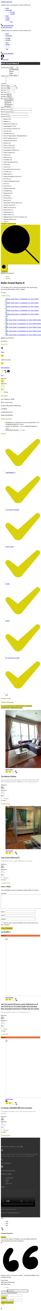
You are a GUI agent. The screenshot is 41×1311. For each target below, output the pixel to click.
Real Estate (8, 10)
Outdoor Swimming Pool (11, 181)
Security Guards (9, 205)
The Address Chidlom (8, 776)
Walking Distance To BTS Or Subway (15, 217)
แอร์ (6, 221)
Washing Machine (10, 219)
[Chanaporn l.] (9, 105)
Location (3, 83)
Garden (7, 155)
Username (4, 1291)
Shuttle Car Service (10, 207)
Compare (3, 1237)
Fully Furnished (9, 152)
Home (7, 8)
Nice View (7, 179)
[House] (14, 72)
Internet (7, 164)
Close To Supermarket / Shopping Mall (15, 135)
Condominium (9, 1177)
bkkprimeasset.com (13, 1212)
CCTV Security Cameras (12, 128)
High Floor (8, 157)
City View (7, 131)
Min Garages (4, 98)
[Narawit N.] (9, 103)
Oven (6, 183)
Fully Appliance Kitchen (11, 150)
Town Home (8, 1183)
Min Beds (3, 94)
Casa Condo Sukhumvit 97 (10, 857)
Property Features (14, 706)
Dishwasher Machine (10, 140)
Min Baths (4, 96)
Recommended (5, 706)
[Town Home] (14, 75)
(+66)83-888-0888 (8, 25)
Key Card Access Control (12, 169)
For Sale (12, 12)
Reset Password (7, 1302)
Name (3, 911)
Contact (7, 17)
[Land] (14, 74)
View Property (9, 769)
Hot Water (8, 159)
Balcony (7, 119)
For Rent (12, 14)
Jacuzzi (7, 167)
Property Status (5, 67)
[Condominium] (14, 70)
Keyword (3, 114)
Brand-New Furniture (10, 124)
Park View (7, 186)
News (7, 16)
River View (7, 200)
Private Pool (8, 198)
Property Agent (18, 707)
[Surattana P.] (9, 101)
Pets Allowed (8, 190)
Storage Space (8, 212)
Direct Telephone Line (10, 138)
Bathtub (7, 121)
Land (6, 1181)
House (7, 1179)
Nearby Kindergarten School (12, 176)
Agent (2, 107)
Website (3, 919)
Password (3, 1293)
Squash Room (8, 209)
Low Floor (7, 171)
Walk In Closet (9, 214)
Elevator (7, 143)
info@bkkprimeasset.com (8, 1170)
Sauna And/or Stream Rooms (13, 202)
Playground (8, 193)
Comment (3, 893)
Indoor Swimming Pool (11, 162)
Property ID (4, 116)
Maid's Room (8, 174)
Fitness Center (9, 145)
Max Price (4, 88)
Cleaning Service (9, 133)
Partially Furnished (9, 188)
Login (3, 1297)
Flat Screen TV (9, 147)
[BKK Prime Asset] (6, 2)
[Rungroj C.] (9, 107)
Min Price (3, 86)
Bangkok (7, 278)
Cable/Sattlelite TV (10, 126)
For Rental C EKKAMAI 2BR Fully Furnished (16, 1108)
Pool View (7, 195)
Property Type (5, 76)
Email (3, 915)
